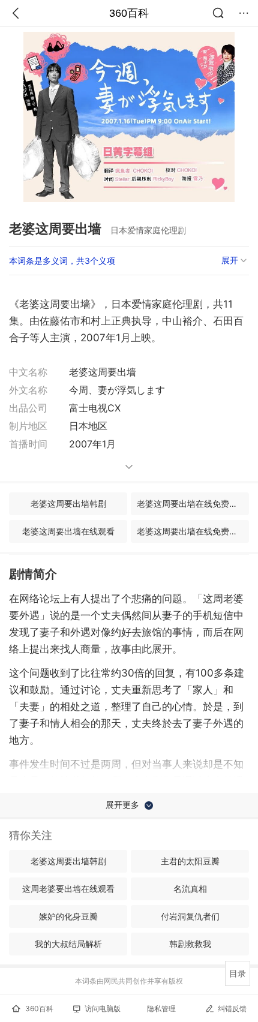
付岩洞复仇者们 (190, 916)
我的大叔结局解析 (68, 944)
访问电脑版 (103, 1008)
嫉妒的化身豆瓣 (68, 916)
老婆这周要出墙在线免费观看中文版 (193, 531)
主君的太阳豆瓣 (190, 861)
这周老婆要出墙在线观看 (68, 888)
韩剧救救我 (190, 944)
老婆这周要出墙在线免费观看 (191, 503)
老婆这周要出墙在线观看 (68, 531)
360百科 (129, 13)
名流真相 (190, 888)
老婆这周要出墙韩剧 (68, 503)
